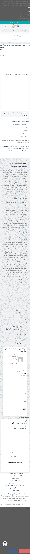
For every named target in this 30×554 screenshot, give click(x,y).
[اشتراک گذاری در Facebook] (24, 153)
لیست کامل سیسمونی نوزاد (15, 473)
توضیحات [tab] (25, 163)
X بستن (28, 508)
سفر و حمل (20, 35)
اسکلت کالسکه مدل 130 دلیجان (14, 326)
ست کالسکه (8, 146)
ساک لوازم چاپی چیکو (15, 456)
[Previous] (27, 69)
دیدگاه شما (23, 378)
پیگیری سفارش (19, 22)
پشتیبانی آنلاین (10, 22)
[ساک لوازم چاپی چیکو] (17, 439)
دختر (18, 322)
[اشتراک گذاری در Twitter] (21, 153)
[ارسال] (3, 30)
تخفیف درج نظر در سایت (15, 483)
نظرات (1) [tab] (11, 163)
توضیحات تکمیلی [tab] (18, 163)
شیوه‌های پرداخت (15, 480)
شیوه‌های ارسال (15, 478)
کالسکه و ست (11, 35)
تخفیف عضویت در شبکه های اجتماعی (15, 485)
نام (25, 393)
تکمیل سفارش (15, 490)
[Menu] (28, 26)
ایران (20, 317)
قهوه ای (16, 343)
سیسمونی (5, 150)
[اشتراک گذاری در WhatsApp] (27, 153)
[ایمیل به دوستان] (18, 153)
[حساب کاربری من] (2, 26)
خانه (26, 35)
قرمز (20, 343)
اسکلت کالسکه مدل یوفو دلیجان (14, 329)
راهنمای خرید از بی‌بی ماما (15, 475)
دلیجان (20, 313)
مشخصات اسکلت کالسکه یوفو (18, 166)
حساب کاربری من (15, 487)
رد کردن (26, 7)
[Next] (22, 69)
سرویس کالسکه (13, 150)
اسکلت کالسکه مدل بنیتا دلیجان (14, 328)
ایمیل (24, 401)
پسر (21, 322)
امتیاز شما (23, 373)
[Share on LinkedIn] (12, 153)
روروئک (9, 148)
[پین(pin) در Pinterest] (15, 153)
